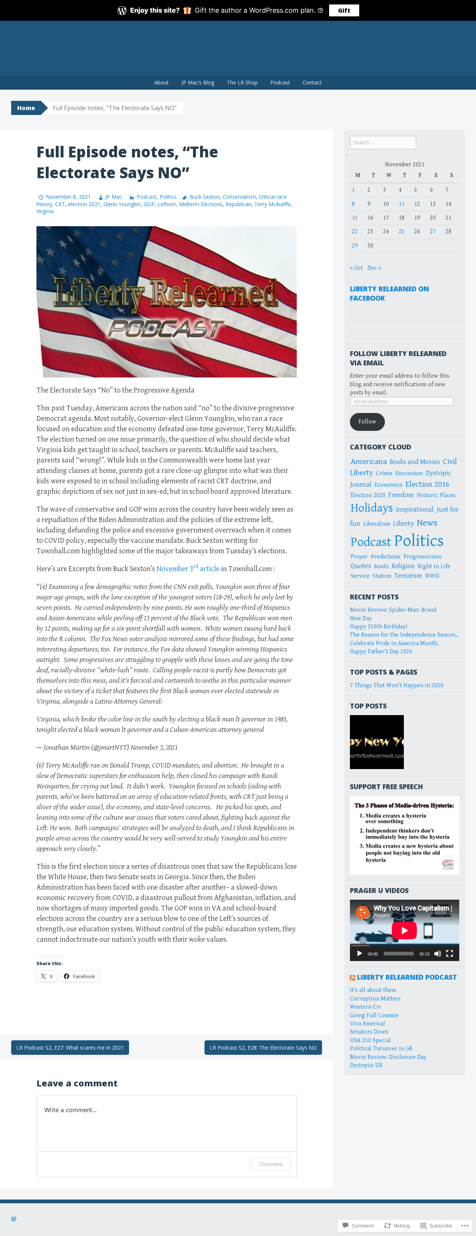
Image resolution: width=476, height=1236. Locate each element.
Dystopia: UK (366, 1065)
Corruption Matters (375, 998)
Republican (238, 204)
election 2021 (84, 204)
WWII (432, 576)
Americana (369, 461)
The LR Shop (242, 82)
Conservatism (239, 196)
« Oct (356, 268)
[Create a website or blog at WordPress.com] (13, 1220)
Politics (168, 196)
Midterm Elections (200, 204)
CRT (60, 204)
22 (355, 231)
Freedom (401, 495)
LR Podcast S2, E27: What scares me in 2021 (70, 1047)
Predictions (386, 556)
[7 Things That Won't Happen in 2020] (377, 742)
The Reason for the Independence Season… (404, 634)
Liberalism (376, 524)
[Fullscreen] (449, 953)
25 (402, 231)
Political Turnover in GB (381, 1048)
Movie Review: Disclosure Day (388, 1057)
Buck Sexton (205, 196)
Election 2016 (427, 484)
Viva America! (367, 1023)
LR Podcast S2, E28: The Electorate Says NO (263, 1047)
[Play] (359, 953)
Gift (344, 10)
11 (402, 204)
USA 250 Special (370, 1040)
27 (433, 231)
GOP (149, 204)
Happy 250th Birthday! (378, 626)
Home (26, 108)
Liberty (403, 524)
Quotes (361, 566)
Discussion (409, 473)
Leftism (167, 204)
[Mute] (437, 953)
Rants (381, 566)
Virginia (45, 211)
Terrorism (408, 576)
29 (355, 245)
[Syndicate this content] (352, 977)
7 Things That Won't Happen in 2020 (396, 685)
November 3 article (188, 569)
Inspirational (415, 509)
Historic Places (436, 495)
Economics (388, 485)
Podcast (280, 82)
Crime (384, 473)
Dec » (374, 268)
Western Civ (365, 1007)
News (427, 523)
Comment (271, 1164)
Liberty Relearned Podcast (407, 977)
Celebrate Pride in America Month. (394, 643)
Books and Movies (415, 462)
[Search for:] (383, 142)
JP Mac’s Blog (197, 82)
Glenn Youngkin (122, 204)
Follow (367, 421)
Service (360, 576)
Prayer (359, 556)
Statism (382, 576)
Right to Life (434, 566)
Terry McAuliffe (272, 204)
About (161, 82)
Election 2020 (368, 495)
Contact (312, 82)
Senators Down (369, 1031)
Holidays (372, 508)
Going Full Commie (374, 1015)
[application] (404, 930)
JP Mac (113, 196)
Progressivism (422, 556)
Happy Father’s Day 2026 (381, 651)
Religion (403, 566)
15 (355, 217)
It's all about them (373, 990)
